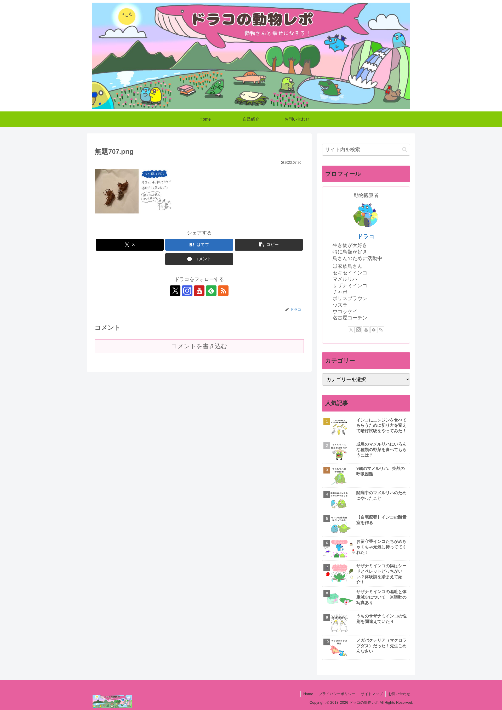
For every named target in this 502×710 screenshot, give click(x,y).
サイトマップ (372, 694)
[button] (269, 245)
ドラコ (366, 236)
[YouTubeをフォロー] (199, 290)
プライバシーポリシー (337, 694)
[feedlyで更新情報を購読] (211, 290)
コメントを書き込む (199, 346)
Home (308, 694)
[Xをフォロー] (175, 290)
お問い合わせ (399, 694)
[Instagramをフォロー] (187, 290)
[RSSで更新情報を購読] (223, 290)
